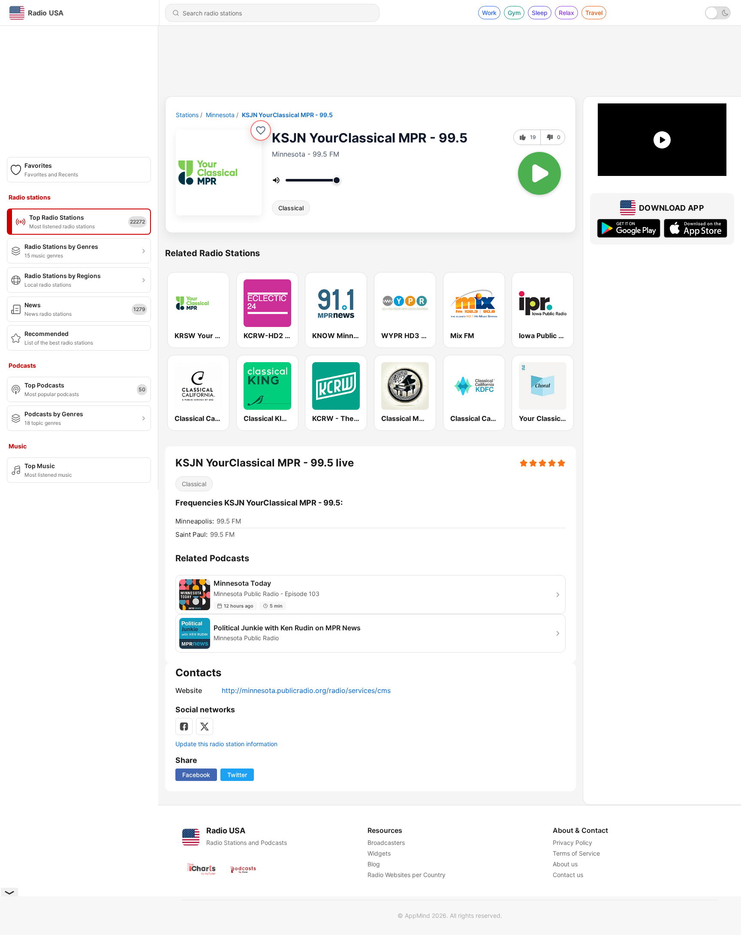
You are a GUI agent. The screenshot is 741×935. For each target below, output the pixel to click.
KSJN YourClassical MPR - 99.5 (287, 114)
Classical (291, 208)
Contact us (568, 874)
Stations (187, 114)
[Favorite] (260, 130)
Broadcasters (386, 842)
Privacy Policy (572, 842)
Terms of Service (576, 853)
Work (489, 12)
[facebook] (184, 726)
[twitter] (204, 726)
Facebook (196, 774)
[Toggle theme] (718, 12)
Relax (566, 12)
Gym (514, 12)
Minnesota (220, 114)
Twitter (237, 774)
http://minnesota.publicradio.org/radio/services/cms (306, 690)
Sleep (540, 12)
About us (565, 864)
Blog (373, 864)
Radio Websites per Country (406, 874)
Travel (593, 12)
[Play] (539, 173)
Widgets (379, 853)
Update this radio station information (226, 743)
